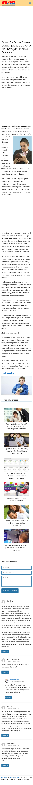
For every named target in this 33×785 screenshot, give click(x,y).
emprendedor (14, 680)
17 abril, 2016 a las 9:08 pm (17, 681)
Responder (5, 651)
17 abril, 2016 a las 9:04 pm (14, 603)
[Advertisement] (16, 23)
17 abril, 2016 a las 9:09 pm (14, 745)
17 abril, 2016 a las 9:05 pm (14, 661)
